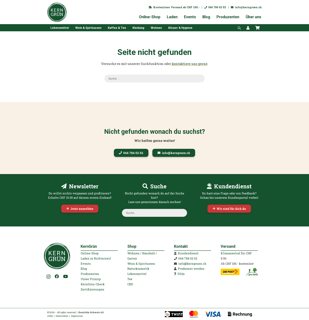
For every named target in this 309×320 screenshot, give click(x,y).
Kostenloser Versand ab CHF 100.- (176, 7)
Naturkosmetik (138, 268)
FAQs (181, 274)
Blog (84, 268)
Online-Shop (90, 253)
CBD (130, 284)
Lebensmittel (136, 274)
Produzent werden (191, 268)
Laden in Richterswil (96, 258)
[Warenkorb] (257, 27)
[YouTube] (65, 276)
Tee (129, 279)
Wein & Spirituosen (141, 263)
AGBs (50, 315)
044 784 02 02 (216, 7)
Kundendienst (188, 253)
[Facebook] (57, 276)
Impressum (77, 315)
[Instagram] (48, 276)
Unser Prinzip (91, 279)
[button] (71, 27)
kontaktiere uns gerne (189, 64)
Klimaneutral (230, 253)
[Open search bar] (239, 27)
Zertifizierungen (92, 289)
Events (86, 263)
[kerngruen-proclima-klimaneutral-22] (252, 272)
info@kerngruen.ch (247, 7)
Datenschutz (62, 315)
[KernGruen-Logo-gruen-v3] (57, 12)
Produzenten (90, 274)
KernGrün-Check (93, 284)
